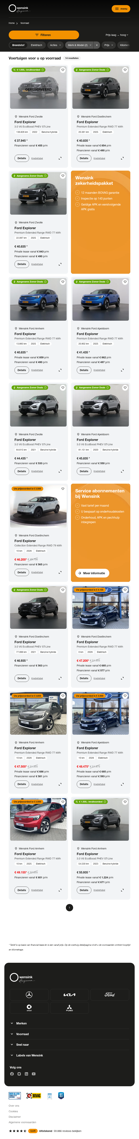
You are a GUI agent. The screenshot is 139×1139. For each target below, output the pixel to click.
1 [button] (69, 907)
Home (11, 23)
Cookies (13, 1111)
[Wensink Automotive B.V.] (19, 8)
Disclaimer (15, 1116)
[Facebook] (12, 1074)
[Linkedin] (26, 1074)
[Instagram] (19, 1074)
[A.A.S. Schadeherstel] (61, 1095)
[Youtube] (33, 1074)
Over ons (14, 1105)
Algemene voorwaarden (22, 1122)
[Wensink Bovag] (34, 1095)
